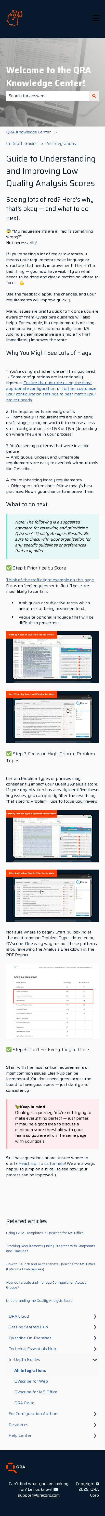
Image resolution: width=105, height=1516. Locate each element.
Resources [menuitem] (18, 1424)
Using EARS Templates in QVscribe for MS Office (45, 1233)
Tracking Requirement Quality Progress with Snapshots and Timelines (50, 1248)
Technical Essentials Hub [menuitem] (32, 1349)
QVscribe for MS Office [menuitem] (35, 1392)
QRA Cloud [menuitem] (19, 1316)
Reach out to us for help (42, 1163)
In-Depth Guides (21, 143)
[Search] (94, 96)
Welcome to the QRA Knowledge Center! (48, 77)
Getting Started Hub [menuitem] (28, 1327)
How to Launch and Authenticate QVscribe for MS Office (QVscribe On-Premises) (51, 1266)
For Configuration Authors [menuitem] (33, 1413)
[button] (95, 1317)
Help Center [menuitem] (20, 1435)
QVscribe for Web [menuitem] (31, 1381)
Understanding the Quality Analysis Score (39, 1300)
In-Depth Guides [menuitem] (24, 1359)
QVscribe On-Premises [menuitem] (30, 1338)
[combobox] (47, 96)
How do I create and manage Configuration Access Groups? (46, 1285)
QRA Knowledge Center (28, 132)
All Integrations (61, 143)
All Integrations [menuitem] (30, 1370)
